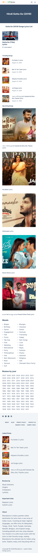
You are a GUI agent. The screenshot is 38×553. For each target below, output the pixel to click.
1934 (13, 409)
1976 (13, 394)
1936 (4, 409)
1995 (22, 386)
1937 (32, 407)
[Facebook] (3, 416)
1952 (27, 401)
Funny (6, 337)
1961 (18, 399)
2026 (9, 375)
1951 (31, 401)
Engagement (8, 332)
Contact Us (32, 422)
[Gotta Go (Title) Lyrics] (10, 35)
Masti (21, 345)
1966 (27, 396)
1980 (27, 391)
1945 (27, 404)
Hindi (10, 526)
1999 (4, 386)
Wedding (7, 345)
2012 (9, 381)
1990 (13, 388)
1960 (23, 399)
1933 (18, 409)
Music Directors (8, 485)
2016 (22, 378)
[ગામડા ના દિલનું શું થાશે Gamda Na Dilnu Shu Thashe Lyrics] (5, 98)
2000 (32, 383)
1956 (9, 401)
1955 (13, 401)
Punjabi (20, 526)
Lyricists (5, 492)
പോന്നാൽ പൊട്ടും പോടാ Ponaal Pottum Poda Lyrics (18, 314)
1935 (9, 409)
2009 (23, 381)
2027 (4, 375)
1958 (32, 399)
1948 (13, 404)
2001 (27, 383)
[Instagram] (8, 416)
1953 (22, 401)
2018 (13, 378)
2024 (18, 375)
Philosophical (9, 353)
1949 (9, 404)
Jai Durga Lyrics (17, 88)
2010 (18, 381)
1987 (27, 388)
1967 (22, 396)
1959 (27, 399)
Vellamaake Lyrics (7, 231)
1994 (27, 386)
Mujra (21, 348)
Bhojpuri (12, 529)
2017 (18, 378)
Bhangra (22, 324)
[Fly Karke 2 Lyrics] (5, 61)
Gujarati (22, 529)
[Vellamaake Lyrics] (19, 210)
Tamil (15, 526)
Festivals (22, 332)
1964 (4, 399)
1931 (27, 409)
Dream (21, 329)
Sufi (5, 366)
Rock (6, 361)
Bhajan (6, 324)
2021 (32, 375)
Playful (21, 353)
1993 (32, 386)
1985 (4, 391)
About (7, 422)
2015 (27, 378)
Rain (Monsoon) (10, 358)
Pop (5, 355)
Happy (21, 337)
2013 (4, 381)
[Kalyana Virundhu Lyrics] (5, 80)
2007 (32, 381)
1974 (22, 394)
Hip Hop (7, 340)
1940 (18, 407)
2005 (9, 383)
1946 (23, 404)
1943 (4, 407)
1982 (18, 391)
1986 (32, 388)
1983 (13, 391)
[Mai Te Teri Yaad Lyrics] (5, 70)
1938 (27, 407)
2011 (13, 381)
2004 (13, 383)
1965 (32, 396)
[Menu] (31, 2)
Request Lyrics (20, 425)
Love (21, 342)
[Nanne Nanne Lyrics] (19, 252)
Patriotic (22, 350)
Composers (6, 490)
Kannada (27, 526)
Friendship (23, 335)
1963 (9, 399)
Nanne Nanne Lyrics (8, 273)
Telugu (4, 526)
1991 (8, 388)
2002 (23, 383)
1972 (32, 394)
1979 (32, 391)
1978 (4, 394)
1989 (18, 388)
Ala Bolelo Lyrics (7, 189)
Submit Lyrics (31, 425)
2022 (27, 375)
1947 (18, 404)
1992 (4, 388)
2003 (18, 383)
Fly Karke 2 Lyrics (17, 60)
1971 (4, 396)
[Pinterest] (11, 416)
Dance (6, 329)
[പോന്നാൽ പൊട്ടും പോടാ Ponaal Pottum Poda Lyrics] (19, 293)
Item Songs (23, 340)
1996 (18, 386)
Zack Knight (8, 47)
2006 (4, 383)
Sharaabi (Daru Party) (27, 363)
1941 (13, 407)
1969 (13, 396)
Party (6, 350)
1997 (13, 386)
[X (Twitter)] (5, 416)
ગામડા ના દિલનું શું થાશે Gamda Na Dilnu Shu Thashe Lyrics (22, 471)
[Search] (35, 2)
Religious (22, 358)
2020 (4, 378)
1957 (4, 401)
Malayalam (28, 523)
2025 (13, 375)
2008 (27, 381)
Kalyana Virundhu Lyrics (19, 79)
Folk (5, 335)
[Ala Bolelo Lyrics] (19, 168)
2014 (32, 378)
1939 (23, 407)
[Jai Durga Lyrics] (5, 89)
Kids (5, 342)
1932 (22, 409)
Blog (12, 422)
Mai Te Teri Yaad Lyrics (19, 69)
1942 (9, 407)
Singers (5, 487)
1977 (9, 394)
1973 (27, 394)
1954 (18, 401)
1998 (9, 386)
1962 (13, 399)
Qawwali (22, 355)
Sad (20, 361)
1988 (22, 388)
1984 (9, 391)
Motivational (8, 348)
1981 (22, 391)
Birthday (7, 327)
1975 (18, 394)
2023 (23, 375)
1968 (18, 396)
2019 (9, 378)
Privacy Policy (21, 422)
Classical (22, 327)
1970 (9, 396)
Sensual (7, 363)
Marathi (5, 529)
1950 (4, 404)
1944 (32, 404)
